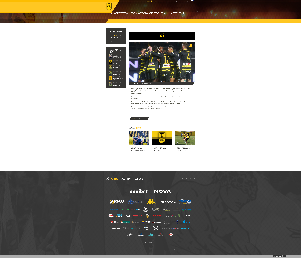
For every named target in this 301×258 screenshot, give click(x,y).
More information (277, 256)
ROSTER (140, 5)
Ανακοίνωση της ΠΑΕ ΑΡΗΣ (118, 79)
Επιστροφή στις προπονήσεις (117, 84)
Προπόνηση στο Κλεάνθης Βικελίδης (118, 57)
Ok (284, 256)
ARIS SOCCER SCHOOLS (172, 5)
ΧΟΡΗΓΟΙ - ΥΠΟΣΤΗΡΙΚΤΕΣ (150, 242)
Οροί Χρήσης (109, 249)
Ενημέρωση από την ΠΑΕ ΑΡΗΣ (118, 62)
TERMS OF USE (122, 249)
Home (110, 21)
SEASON (146, 5)
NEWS (127, 5)
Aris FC (169, 249)
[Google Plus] (144, 118)
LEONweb (192, 249)
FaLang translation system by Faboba (134, 169)
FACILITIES (160, 5)
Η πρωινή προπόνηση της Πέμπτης (117, 69)
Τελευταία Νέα (122, 21)
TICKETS (153, 5)
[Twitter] (139, 118)
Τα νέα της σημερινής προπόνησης (118, 73)
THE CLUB (133, 5)
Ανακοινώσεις (115, 37)
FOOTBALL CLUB (127, 178)
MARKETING (184, 5)
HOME (122, 5)
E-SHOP (191, 5)
